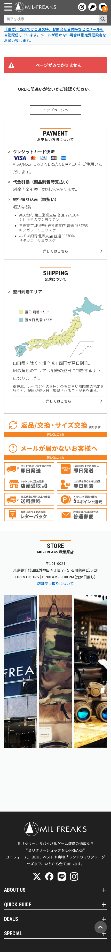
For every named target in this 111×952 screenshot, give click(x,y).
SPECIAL (13, 933)
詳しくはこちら (55, 251)
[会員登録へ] (82, 7)
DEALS (11, 919)
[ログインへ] (92, 7)
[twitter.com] (37, 876)
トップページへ (55, 109)
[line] (62, 876)
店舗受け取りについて (55, 583)
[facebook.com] (49, 876)
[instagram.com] (74, 876)
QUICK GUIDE (17, 904)
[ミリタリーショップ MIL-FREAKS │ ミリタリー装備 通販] (35, 7)
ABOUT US (15, 890)
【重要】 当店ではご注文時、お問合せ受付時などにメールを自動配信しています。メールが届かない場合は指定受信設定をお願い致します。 (55, 35)
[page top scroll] (100, 927)
